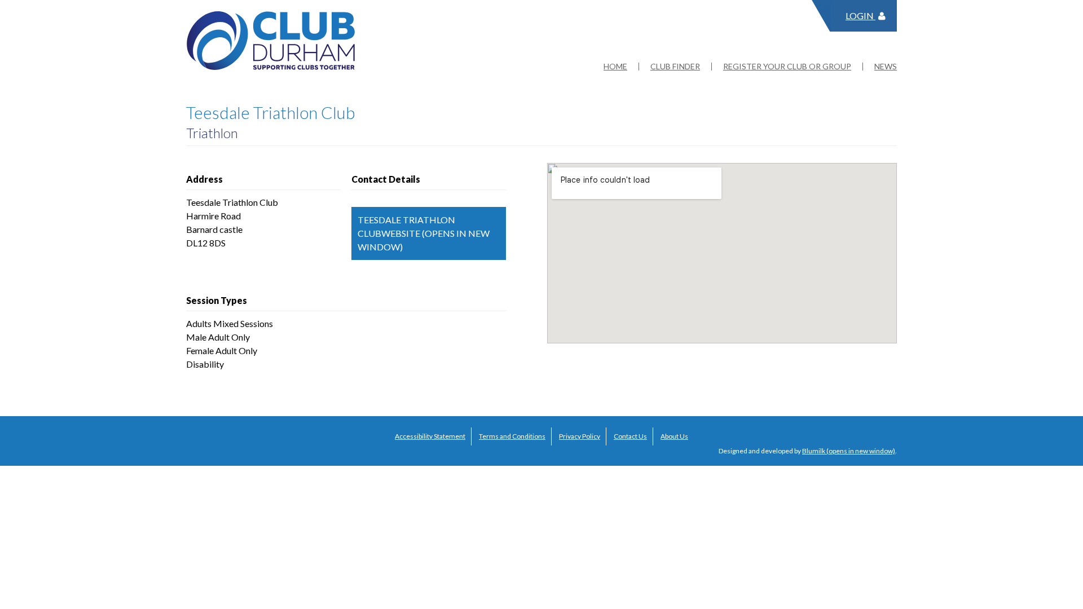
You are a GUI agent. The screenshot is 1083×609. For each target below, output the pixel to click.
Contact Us (630, 436)
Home (615, 66)
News (885, 66)
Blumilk (813, 451)
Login (860, 15)
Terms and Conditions (512, 436)
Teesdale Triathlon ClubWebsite (406, 226)
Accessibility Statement (430, 436)
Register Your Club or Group (787, 66)
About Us (674, 436)
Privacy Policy (579, 436)
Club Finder (675, 66)
